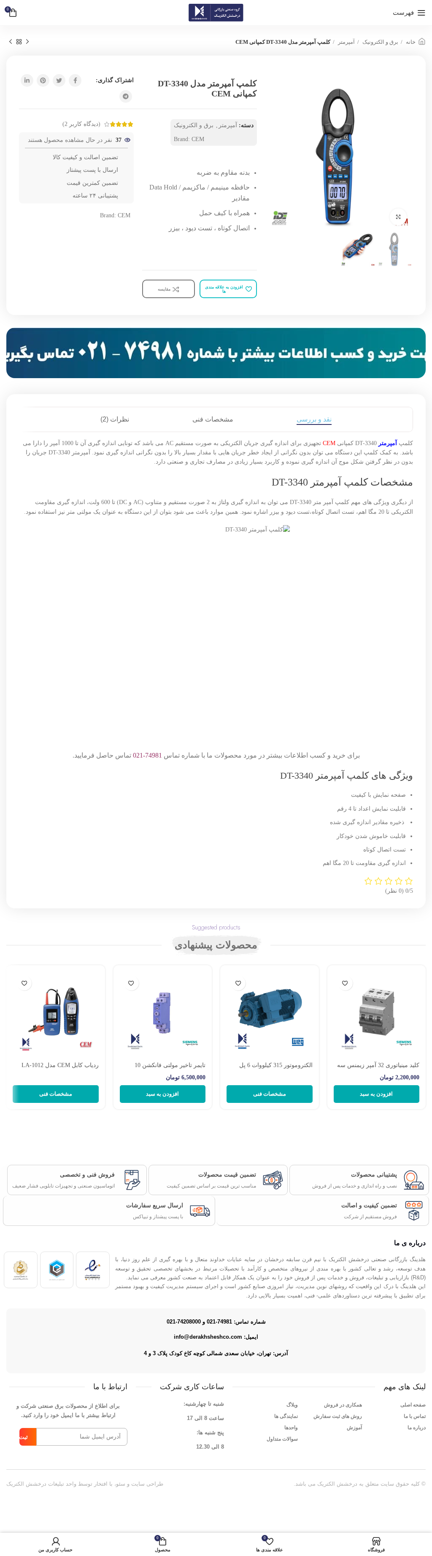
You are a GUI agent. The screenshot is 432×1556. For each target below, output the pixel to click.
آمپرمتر (346, 42)
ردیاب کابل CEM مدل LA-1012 (60, 1065)
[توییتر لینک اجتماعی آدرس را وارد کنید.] (59, 80)
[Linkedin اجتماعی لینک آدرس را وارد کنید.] (27, 80)
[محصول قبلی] (27, 42)
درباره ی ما (410, 1242)
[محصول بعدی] (10, 42)
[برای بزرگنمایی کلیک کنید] (398, 216)
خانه (410, 42)
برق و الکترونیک (379, 42)
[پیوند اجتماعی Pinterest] (43, 80)
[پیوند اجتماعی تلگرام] (125, 96)
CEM (198, 139)
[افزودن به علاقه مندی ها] (345, 983)
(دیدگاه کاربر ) (81, 124)
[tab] (314, 419)
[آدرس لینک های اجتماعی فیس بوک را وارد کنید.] (75, 80)
